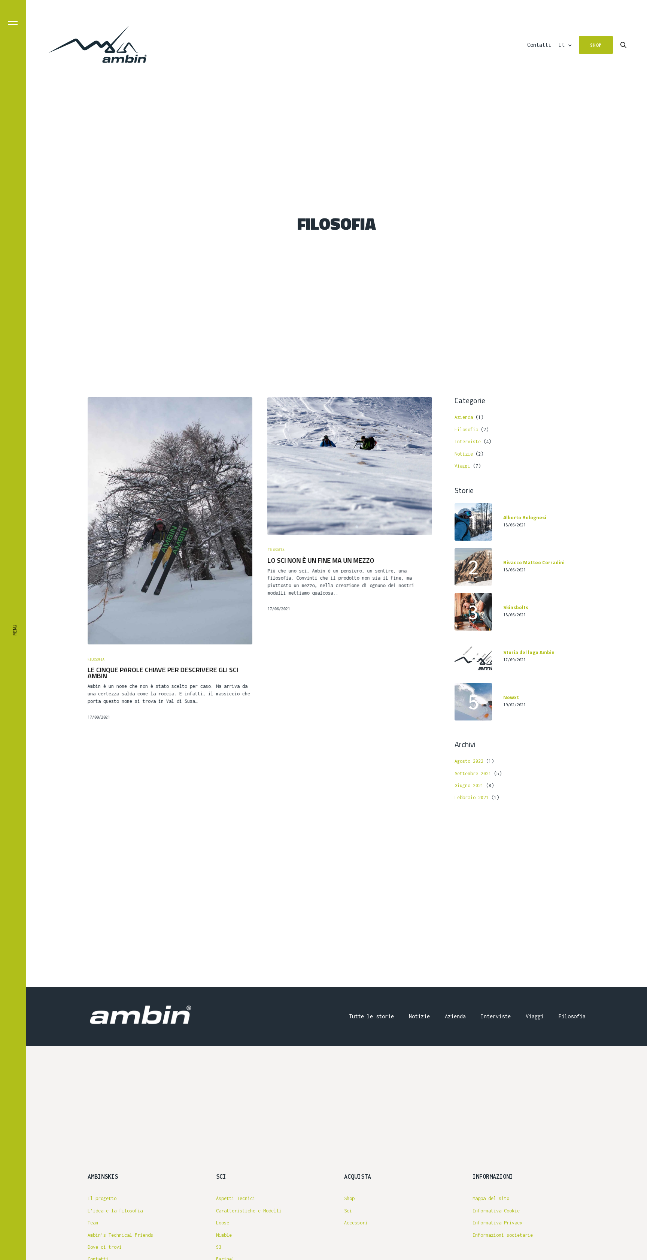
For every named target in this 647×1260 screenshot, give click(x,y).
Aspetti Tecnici (235, 1198)
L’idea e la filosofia (115, 1211)
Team (93, 1223)
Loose (222, 1223)
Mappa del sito (491, 1198)
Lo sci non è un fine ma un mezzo (320, 560)
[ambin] (98, 44)
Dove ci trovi (105, 1247)
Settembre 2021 (473, 773)
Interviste (468, 441)
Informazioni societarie (503, 1235)
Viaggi (462, 466)
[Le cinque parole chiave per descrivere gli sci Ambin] (170, 520)
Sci (348, 1211)
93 (218, 1247)
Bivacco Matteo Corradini (534, 562)
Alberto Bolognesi (524, 517)
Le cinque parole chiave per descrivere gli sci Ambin (163, 673)
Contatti (539, 45)
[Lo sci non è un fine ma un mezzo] (349, 466)
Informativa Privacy (497, 1223)
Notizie (464, 454)
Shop (349, 1198)
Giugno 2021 (469, 785)
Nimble (224, 1235)
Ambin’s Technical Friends (120, 1235)
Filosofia (96, 659)
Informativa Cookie (496, 1211)
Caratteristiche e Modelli (249, 1211)
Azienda (464, 417)
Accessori (356, 1223)
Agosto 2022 (469, 761)
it (562, 45)
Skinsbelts (515, 607)
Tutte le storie (371, 1016)
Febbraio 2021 (472, 797)
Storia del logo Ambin (529, 652)
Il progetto (102, 1198)
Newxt (511, 697)
